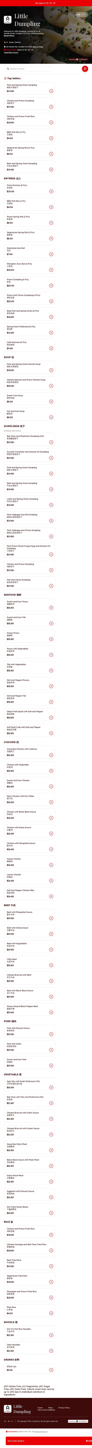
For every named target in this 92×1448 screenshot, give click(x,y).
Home (40, 1408)
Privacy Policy (64, 1408)
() (37, 47)
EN (79, 14)
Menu (50, 1408)
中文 (84, 14)
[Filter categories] (85, 69)
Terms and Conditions (46, 1410)
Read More (9, 36)
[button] (29, 88)
